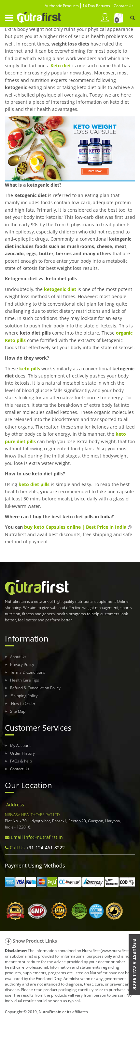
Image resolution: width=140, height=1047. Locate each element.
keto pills (29, 368)
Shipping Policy (24, 695)
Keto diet (60, 65)
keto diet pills (34, 484)
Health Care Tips (24, 680)
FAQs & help (21, 761)
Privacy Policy (22, 664)
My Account (20, 745)
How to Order (22, 703)
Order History (22, 753)
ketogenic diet (60, 289)
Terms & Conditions (27, 672)
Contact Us (19, 769)
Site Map (17, 711)
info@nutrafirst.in (43, 837)
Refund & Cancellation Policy (35, 688)
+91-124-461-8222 (45, 847)
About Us (18, 656)
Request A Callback (134, 964)
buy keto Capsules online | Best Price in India (75, 527)
